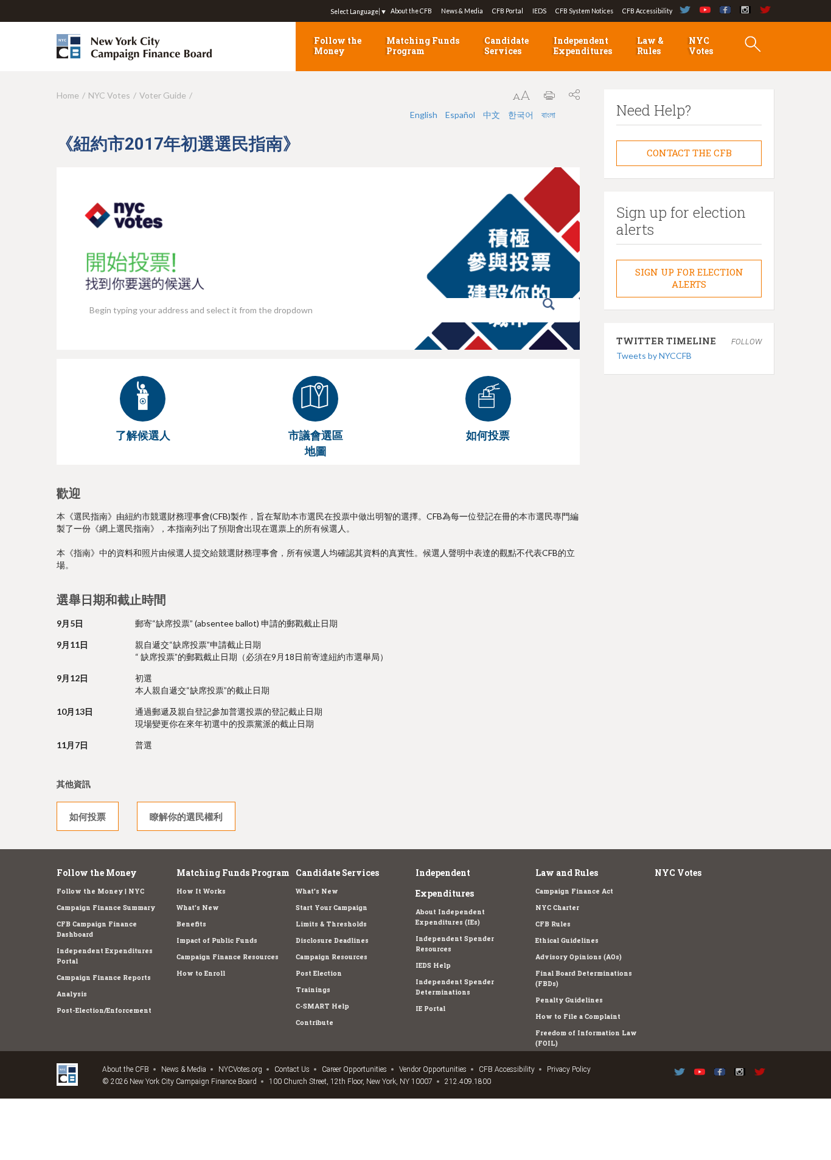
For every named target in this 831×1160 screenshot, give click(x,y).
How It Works (201, 891)
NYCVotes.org (240, 1069)
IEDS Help (433, 965)
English (423, 114)
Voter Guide (162, 95)
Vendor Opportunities (433, 1069)
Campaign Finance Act (574, 891)
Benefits (191, 924)
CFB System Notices (584, 11)
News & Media (462, 11)
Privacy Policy (569, 1069)
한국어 (521, 114)
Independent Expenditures (583, 46)
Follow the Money (337, 46)
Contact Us (292, 1069)
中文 (491, 114)
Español (460, 114)
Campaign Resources (331, 957)
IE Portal (430, 1008)
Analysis (72, 994)
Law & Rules (650, 46)
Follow (746, 341)
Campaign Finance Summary (106, 907)
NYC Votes (701, 46)
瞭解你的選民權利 (186, 816)
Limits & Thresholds (331, 924)
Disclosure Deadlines (332, 940)
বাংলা (548, 114)
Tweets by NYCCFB (654, 355)
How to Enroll (200, 973)
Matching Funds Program (422, 46)
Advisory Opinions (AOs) (578, 957)
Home (68, 95)
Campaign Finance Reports (104, 977)
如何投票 (87, 816)
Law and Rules (566, 872)
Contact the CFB (689, 153)
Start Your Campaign (331, 907)
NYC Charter (557, 907)
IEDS (539, 11)
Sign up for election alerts (689, 278)
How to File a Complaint (578, 1016)
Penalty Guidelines (569, 1000)
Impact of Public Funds (216, 940)
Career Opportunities (354, 1069)
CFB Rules (553, 924)
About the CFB (411, 11)
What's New (197, 907)
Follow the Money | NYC (100, 891)
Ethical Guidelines (567, 940)
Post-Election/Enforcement (104, 1010)
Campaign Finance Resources (227, 957)
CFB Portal (507, 11)
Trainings (313, 989)
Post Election (319, 973)
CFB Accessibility (647, 11)
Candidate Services (506, 46)
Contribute (314, 1022)
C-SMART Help (322, 1006)
